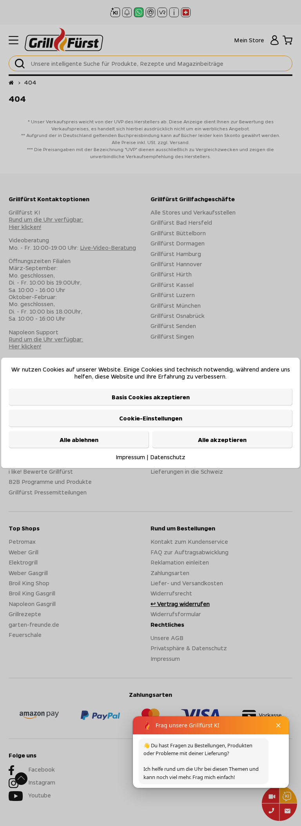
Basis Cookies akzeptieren (151, 397)
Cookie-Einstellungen (150, 418)
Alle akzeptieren (222, 439)
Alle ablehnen (79, 439)
